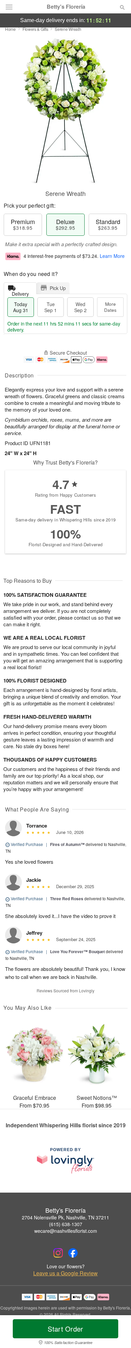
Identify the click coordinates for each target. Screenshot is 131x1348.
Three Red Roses (66, 899)
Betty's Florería (66, 6)
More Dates (110, 307)
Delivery (20, 292)
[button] (116, 1333)
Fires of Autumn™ (67, 844)
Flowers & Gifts (35, 29)
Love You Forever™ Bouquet (77, 951)
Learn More (112, 256)
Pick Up (58, 288)
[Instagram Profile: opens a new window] (58, 1253)
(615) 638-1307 (65, 1224)
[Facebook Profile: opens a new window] (73, 1253)
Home (10, 29)
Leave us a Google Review (65, 1273)
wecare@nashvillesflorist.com (65, 1230)
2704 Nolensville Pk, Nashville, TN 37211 (65, 1217)
